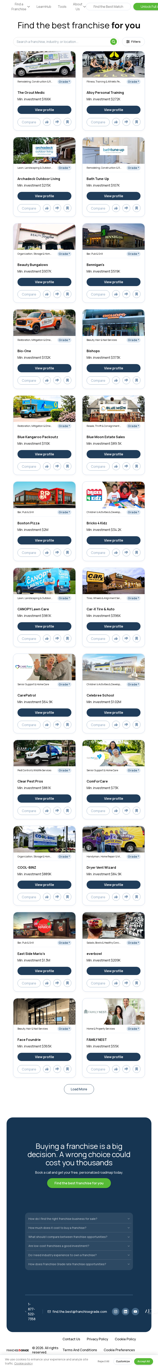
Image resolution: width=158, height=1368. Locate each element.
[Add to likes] (47, 122)
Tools (62, 6)
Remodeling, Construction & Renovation (34, 81)
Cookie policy (23, 1363)
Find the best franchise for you (79, 1183)
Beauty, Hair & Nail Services (102, 340)
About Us (77, 6)
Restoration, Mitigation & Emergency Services (34, 340)
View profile (44, 110)
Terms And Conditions (80, 1350)
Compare (29, 122)
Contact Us (71, 1339)
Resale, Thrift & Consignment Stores (104, 426)
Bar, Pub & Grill (95, 253)
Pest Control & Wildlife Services (34, 770)
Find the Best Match (108, 6)
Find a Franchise (19, 6)
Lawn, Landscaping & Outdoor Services (34, 168)
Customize (123, 1361)
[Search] (113, 41)
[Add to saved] (67, 122)
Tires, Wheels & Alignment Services (104, 598)
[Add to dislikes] (57, 122)
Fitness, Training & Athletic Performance (104, 81)
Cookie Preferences (119, 1350)
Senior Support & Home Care (33, 684)
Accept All (143, 1361)
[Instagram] (115, 1311)
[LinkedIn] (125, 1311)
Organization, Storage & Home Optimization (34, 253)
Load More (79, 1089)
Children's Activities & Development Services (104, 512)
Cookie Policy (125, 1339)
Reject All (103, 1361)
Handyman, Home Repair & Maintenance (104, 856)
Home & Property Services (101, 1028)
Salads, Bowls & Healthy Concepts (104, 942)
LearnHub (44, 6)
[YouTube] (135, 1311)
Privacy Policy (97, 1339)
